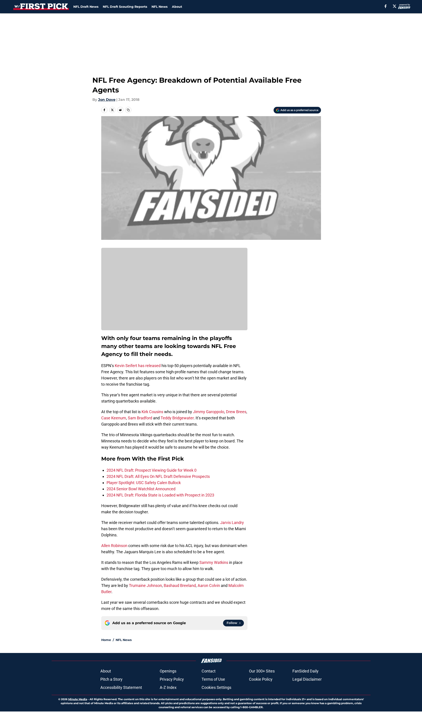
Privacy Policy (172, 679)
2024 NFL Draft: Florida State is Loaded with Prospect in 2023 (160, 495)
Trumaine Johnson (145, 585)
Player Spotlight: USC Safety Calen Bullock (144, 482)
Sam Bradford (140, 418)
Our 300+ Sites (262, 671)
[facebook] (386, 6)
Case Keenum (113, 418)
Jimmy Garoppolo (208, 411)
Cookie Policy (260, 679)
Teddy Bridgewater (177, 418)
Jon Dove (106, 100)
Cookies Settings (216, 687)
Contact (209, 671)
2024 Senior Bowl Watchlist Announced (141, 489)
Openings (168, 671)
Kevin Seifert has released (138, 365)
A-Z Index (168, 687)
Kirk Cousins (152, 411)
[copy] (128, 110)
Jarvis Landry (232, 522)
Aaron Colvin (209, 585)
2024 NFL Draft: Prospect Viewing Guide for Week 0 (151, 470)
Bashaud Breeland (180, 585)
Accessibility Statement (121, 687)
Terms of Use (213, 679)
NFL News (159, 7)
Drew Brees (236, 411)
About (177, 7)
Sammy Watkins (213, 562)
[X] (394, 6)
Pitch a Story (111, 679)
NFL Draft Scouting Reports (125, 7)
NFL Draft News (85, 7)
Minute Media (77, 699)
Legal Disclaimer (307, 679)
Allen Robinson (114, 545)
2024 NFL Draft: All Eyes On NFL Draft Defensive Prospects (158, 476)
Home (106, 640)
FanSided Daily (305, 671)
